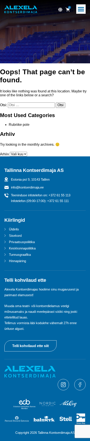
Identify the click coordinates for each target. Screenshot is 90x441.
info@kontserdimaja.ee (27, 187)
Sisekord (15, 235)
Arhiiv (4, 154)
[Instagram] (64, 389)
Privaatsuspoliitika (22, 242)
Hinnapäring (17, 261)
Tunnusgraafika (20, 254)
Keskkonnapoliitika (22, 248)
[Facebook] (80, 389)
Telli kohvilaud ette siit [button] (30, 346)
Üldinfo (14, 229)
